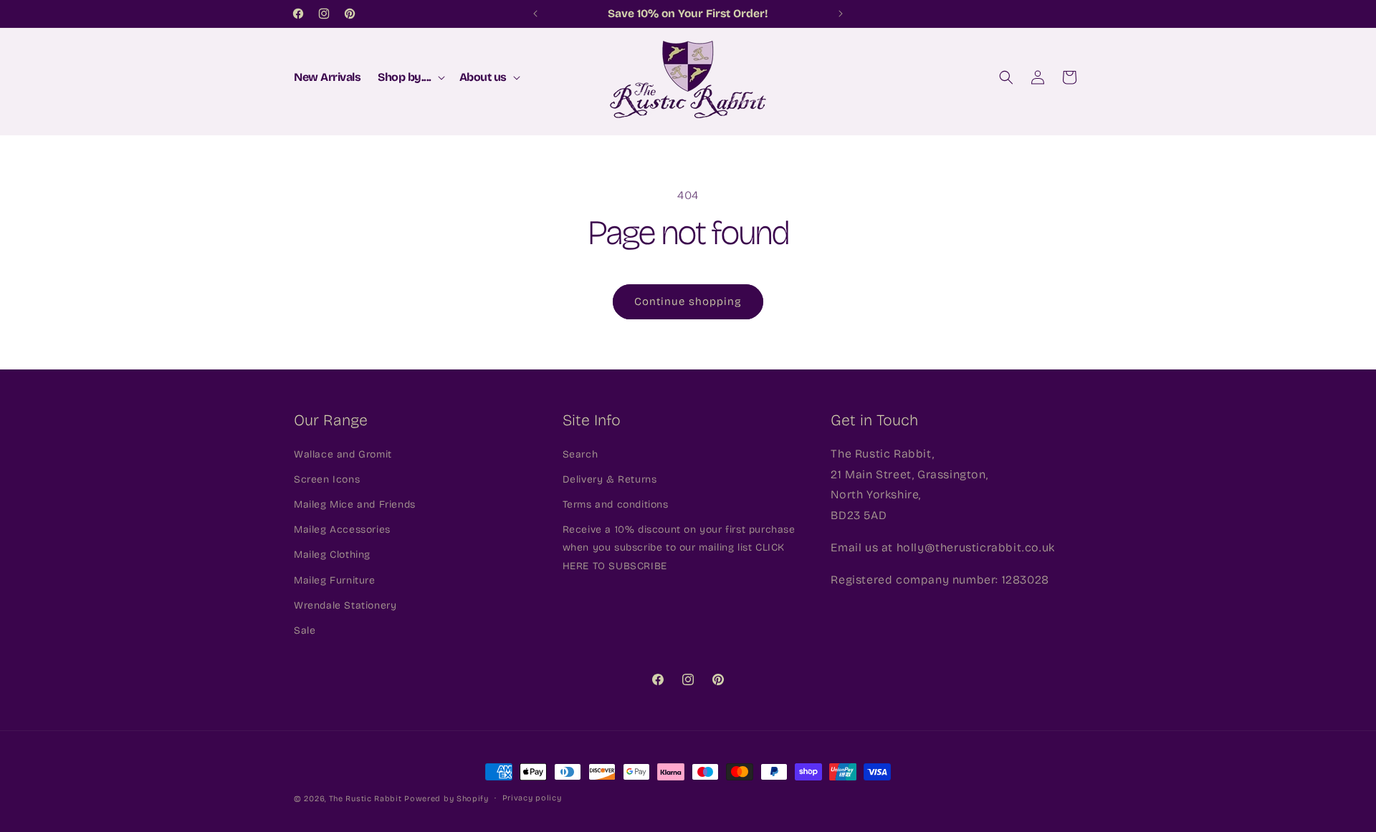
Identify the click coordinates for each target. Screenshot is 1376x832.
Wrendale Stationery (345, 605)
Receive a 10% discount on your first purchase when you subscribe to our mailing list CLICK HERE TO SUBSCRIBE (679, 547)
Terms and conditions (616, 504)
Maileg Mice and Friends (355, 504)
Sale (304, 630)
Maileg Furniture (335, 580)
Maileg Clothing (332, 555)
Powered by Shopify (446, 798)
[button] (410, 78)
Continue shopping (688, 301)
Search (580, 454)
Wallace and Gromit (343, 454)
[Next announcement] (840, 13)
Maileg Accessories (342, 529)
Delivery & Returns (610, 479)
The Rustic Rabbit (365, 798)
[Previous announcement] (535, 13)
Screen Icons (327, 479)
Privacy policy (532, 798)
